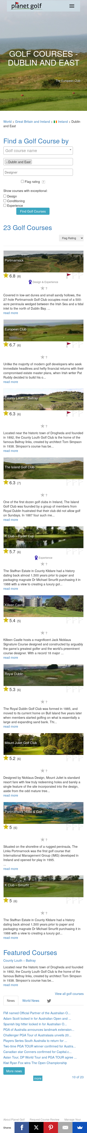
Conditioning (16, 201)
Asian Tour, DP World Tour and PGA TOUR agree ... (40, 1057)
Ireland (63, 121)
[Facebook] (21, 1127)
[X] (36, 1127)
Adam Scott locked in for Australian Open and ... (37, 1018)
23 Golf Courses (27, 227)
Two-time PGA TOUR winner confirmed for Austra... (39, 1046)
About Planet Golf (14, 1119)
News (11, 1000)
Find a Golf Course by (36, 140)
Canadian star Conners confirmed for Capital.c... (37, 1051)
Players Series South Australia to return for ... (35, 1040)
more (37, 1078)
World (7, 121)
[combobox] (38, 151)
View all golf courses (69, 993)
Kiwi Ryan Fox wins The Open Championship (35, 1063)
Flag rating (33, 181)
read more (10, 313)
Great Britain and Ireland (32, 121)
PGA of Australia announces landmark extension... (38, 1029)
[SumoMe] (79, 1127)
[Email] (65, 1127)
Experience (15, 205)
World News (30, 1000)
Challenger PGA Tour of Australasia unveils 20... (37, 1035)
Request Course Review (44, 1119)
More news (14, 1071)
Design (12, 196)
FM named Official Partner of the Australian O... (36, 1013)
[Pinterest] (51, 1127)
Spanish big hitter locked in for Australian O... (35, 1024)
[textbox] (34, 161)
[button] (43, 182)
